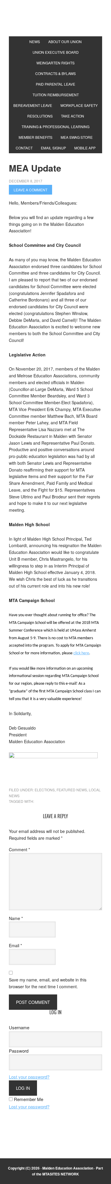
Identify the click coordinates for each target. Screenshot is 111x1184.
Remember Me (28, 1099)
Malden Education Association (55, 23)
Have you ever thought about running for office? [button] (49, 615)
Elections (45, 789)
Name (16, 918)
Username (19, 1027)
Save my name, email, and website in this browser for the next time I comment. (47, 983)
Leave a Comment (30, 189)
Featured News (72, 789)
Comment (19, 849)
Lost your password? (29, 1077)
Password (18, 1051)
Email (15, 945)
